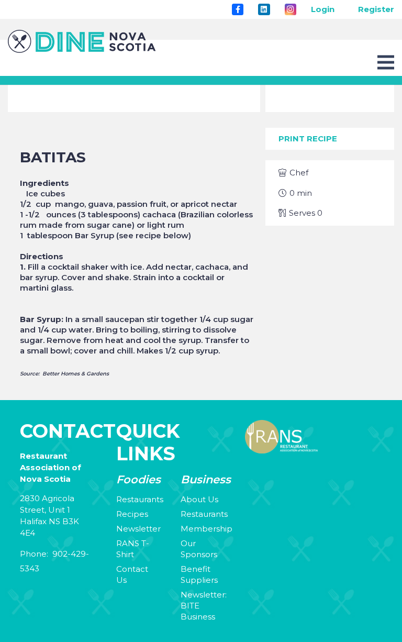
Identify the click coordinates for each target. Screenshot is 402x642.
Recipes (132, 514)
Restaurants (139, 499)
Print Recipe (307, 138)
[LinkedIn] (264, 9)
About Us (199, 499)
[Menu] (385, 62)
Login (322, 9)
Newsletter (138, 529)
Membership (206, 529)
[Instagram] (290, 9)
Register (376, 9)
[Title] (237, 9)
